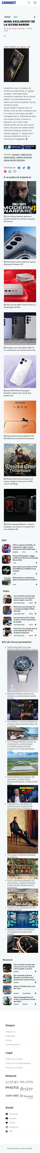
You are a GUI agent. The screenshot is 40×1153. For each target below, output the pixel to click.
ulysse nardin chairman (14, 160)
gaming (15, 552)
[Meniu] (35, 2)
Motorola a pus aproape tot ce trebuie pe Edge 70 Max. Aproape (24, 609)
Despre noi (10, 1032)
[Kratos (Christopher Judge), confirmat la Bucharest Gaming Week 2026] (6, 559)
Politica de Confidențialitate (18, 1063)
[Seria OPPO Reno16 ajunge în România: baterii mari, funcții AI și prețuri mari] (20, 371)
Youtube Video (19, 603)
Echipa (9, 1040)
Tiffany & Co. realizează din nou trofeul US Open (21, 908)
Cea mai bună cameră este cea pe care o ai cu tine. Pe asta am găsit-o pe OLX (24, 598)
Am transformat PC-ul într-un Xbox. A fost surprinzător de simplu (25, 620)
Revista (7, 17)
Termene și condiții (14, 1067)
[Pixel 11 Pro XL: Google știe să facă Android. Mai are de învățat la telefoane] (7, 632)
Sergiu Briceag (17, 28)
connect (16, 154)
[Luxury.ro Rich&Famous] (12, 1083)
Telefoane (26, 993)
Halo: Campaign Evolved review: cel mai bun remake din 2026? (25, 999)
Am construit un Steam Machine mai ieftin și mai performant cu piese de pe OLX (24, 978)
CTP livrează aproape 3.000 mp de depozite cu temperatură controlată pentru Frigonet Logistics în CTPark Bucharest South (21, 746)
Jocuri (16, 1004)
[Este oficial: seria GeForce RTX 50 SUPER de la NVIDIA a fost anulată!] (6, 570)
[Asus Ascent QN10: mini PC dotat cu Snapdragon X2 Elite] (20, 285)
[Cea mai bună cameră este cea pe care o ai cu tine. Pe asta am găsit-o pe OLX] (7, 599)
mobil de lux (26, 154)
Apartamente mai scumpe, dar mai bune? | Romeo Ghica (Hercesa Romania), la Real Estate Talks (22, 780)
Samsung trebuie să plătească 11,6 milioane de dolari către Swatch (21, 931)
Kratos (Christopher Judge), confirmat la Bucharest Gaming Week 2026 (25, 558)
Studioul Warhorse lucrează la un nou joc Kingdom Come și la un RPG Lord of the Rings (18, 481)
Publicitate (10, 1036)
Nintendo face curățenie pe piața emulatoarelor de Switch (25, 579)
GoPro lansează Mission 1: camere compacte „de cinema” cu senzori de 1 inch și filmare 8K (19, 526)
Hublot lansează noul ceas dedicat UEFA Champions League (22, 648)
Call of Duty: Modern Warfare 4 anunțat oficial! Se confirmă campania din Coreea (19, 218)
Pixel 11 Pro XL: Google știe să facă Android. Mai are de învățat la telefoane (25, 631)
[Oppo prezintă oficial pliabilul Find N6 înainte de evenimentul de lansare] (20, 417)
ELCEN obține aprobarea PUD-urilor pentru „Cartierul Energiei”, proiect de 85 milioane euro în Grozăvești (21, 884)
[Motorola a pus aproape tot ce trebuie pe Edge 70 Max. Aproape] (7, 610)
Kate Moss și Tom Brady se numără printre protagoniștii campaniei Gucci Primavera (19, 806)
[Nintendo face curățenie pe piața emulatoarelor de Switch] (6, 581)
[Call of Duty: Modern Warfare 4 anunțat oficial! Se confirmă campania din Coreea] (20, 197)
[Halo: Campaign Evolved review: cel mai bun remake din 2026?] (7, 1000)
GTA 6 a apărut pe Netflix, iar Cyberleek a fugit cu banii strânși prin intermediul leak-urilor (24, 548)
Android (14, 133)
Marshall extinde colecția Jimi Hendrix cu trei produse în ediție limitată (21, 695)
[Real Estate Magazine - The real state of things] (26, 1083)
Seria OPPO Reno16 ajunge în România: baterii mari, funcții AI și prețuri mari (17, 393)
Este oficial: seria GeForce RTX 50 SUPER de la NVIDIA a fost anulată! (25, 569)
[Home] (9, 2)
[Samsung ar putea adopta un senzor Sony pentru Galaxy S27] (20, 242)
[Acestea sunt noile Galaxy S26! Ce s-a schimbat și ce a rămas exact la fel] (20, 328)
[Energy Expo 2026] (20, 148)
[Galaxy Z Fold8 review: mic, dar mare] (7, 989)
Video (31, 603)
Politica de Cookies (14, 1059)
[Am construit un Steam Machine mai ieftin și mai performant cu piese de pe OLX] (7, 978)
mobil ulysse (9, 157)
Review (16, 971)
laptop (23, 47)
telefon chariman (24, 157)
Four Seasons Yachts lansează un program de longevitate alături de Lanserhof (22, 723)
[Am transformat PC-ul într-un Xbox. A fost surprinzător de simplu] (7, 621)
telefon (31, 91)
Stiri (15, 17)
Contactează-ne (13, 1044)
